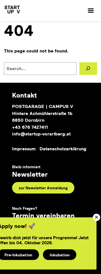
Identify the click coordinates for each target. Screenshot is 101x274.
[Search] (88, 68)
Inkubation (60, 254)
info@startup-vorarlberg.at (41, 134)
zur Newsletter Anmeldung (43, 187)
